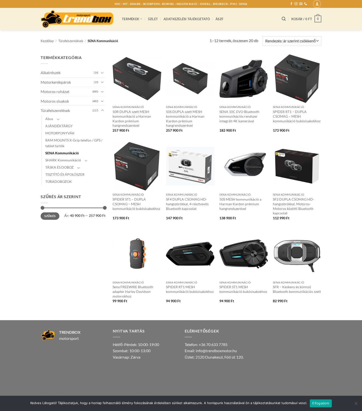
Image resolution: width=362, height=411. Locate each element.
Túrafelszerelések (70, 41)
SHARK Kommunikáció (63, 160)
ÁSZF (219, 19)
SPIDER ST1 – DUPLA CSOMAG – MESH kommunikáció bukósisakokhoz (136, 203)
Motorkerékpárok (56, 82)
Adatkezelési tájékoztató (187, 19)
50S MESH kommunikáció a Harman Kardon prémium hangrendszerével (240, 203)
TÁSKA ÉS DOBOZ (59, 167)
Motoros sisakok (55, 101)
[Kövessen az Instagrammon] (296, 4)
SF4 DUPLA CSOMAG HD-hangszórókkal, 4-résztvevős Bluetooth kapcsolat (187, 203)
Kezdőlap (47, 41)
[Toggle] (102, 73)
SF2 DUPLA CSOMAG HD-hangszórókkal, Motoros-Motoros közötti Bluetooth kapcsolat (293, 206)
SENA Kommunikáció (62, 153)
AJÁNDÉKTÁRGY (59, 126)
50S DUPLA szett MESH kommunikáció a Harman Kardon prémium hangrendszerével (185, 118)
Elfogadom (320, 403)
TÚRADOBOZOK (58, 181)
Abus (49, 119)
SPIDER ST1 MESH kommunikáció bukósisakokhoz (243, 289)
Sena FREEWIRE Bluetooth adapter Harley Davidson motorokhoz (133, 291)
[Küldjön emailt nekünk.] (300, 4)
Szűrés (49, 216)
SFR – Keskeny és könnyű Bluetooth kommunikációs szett (297, 289)
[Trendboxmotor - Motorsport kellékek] (78, 19)
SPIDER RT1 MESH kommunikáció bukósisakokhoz (190, 289)
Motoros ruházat (55, 91)
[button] (317, 4)
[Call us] (305, 4)
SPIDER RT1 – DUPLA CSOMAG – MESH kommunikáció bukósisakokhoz (296, 116)
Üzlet (153, 19)
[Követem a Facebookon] (291, 4)
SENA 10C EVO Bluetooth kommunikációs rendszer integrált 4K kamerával (239, 116)
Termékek (130, 19)
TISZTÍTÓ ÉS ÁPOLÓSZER (64, 174)
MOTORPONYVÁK (60, 133)
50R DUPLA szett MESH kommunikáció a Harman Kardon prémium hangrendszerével (132, 118)
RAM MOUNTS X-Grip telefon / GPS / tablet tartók (73, 143)
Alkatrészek (51, 72)
